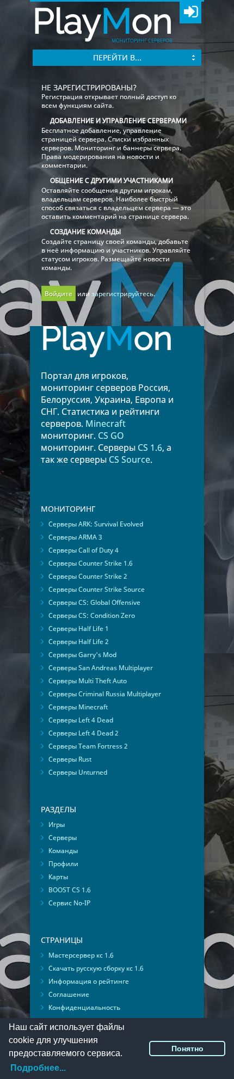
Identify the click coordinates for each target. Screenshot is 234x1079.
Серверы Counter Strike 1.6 (90, 563)
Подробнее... (38, 1067)
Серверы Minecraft (78, 707)
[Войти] (190, 12)
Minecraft (105, 424)
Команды (63, 850)
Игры (56, 824)
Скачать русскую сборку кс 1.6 (96, 968)
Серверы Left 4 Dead (80, 720)
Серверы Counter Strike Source (96, 589)
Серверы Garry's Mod (82, 654)
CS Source (129, 459)
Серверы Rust (69, 759)
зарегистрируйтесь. (123, 293)
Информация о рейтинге (88, 981)
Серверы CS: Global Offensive (94, 602)
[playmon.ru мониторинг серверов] (107, 365)
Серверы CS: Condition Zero (91, 615)
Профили (63, 863)
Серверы (62, 837)
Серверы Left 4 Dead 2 (83, 733)
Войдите (58, 293)
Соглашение (68, 994)
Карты (58, 876)
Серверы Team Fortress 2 (88, 746)
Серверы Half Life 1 (78, 628)
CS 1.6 (150, 447)
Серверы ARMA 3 (75, 537)
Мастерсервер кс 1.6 (81, 955)
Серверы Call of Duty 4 (83, 550)
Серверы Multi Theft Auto (87, 680)
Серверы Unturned (77, 772)
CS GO (111, 436)
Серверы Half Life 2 (78, 641)
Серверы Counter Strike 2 (87, 576)
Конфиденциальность (84, 1007)
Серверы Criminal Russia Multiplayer (104, 693)
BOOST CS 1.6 (69, 889)
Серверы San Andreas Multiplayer (100, 667)
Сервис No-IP (69, 903)
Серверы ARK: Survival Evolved (95, 524)
